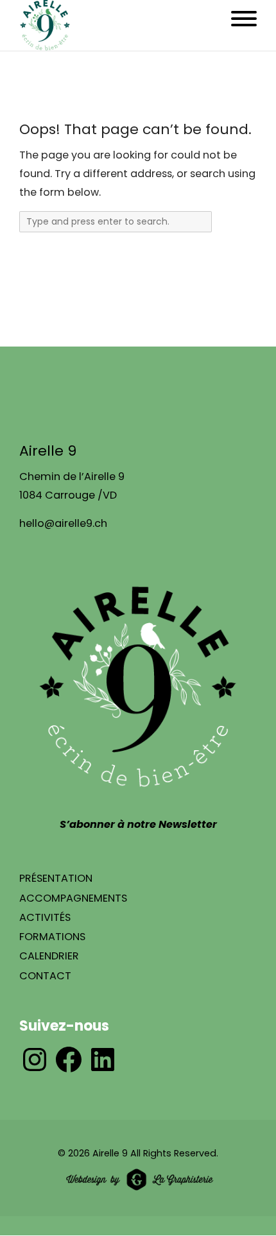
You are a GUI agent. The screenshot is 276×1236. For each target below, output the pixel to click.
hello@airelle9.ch (63, 523)
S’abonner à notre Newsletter (138, 824)
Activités (45, 917)
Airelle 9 (110, 1153)
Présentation (55, 878)
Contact (45, 975)
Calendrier (49, 955)
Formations (52, 936)
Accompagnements (73, 898)
